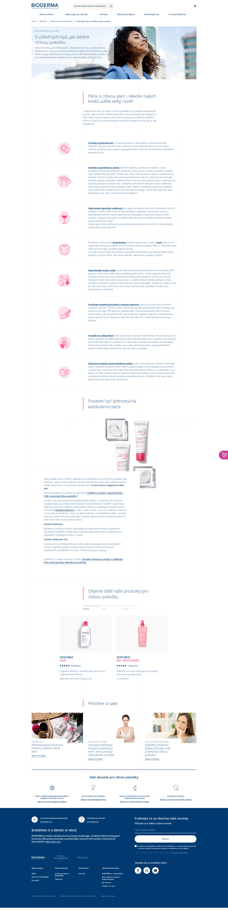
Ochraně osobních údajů (179, 852)
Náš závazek (106, 882)
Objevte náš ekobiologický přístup (93, 799)
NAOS (34, 873)
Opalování (59, 879)
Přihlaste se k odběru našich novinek (153, 823)
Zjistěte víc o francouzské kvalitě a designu (176, 799)
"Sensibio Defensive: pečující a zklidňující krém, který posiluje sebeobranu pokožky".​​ (83, 561)
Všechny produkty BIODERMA (62, 874)
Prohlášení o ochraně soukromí (43, 896)
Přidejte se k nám (108, 886)
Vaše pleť (82, 873)
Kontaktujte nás (46, 822)
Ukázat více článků (39, 756)
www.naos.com (53, 841)
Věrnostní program (125, 14)
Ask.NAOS (35, 880)
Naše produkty (46, 14)
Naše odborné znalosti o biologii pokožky (111, 878)
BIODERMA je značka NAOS (112, 873)
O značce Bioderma (177, 14)
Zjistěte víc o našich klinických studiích (134, 801)
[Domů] (45, 6)
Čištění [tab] (86, 609)
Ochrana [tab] (125, 609)
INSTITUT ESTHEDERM (40, 877)
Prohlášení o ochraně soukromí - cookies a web (78, 896)
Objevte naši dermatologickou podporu (52, 801)
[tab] (92, 609)
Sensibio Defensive (64, 510)
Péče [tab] (104, 609)
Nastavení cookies (108, 896)
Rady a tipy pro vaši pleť (76, 14)
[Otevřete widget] (223, 455)
